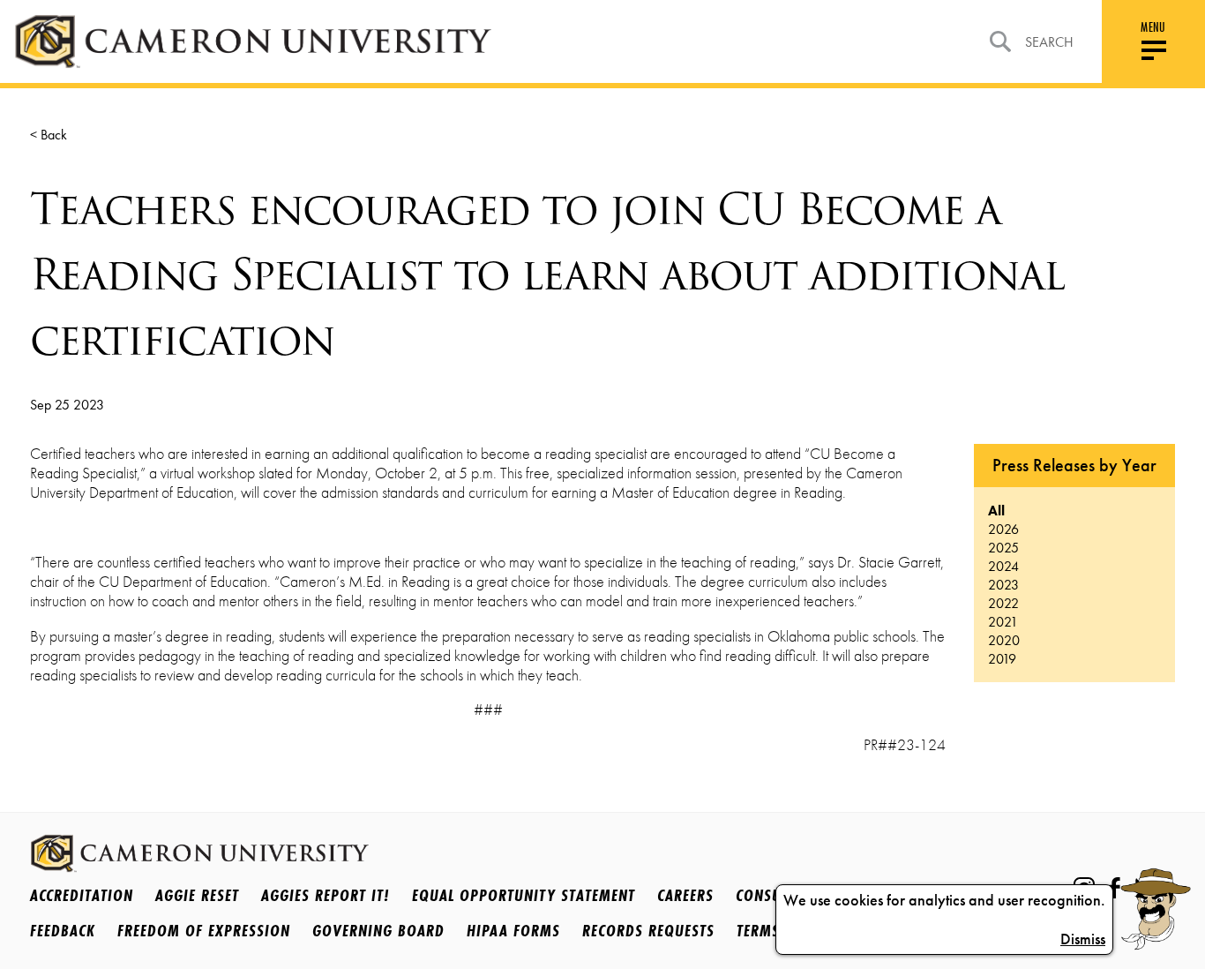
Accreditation (81, 894)
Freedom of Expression (203, 930)
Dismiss (1082, 939)
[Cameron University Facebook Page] (1114, 887)
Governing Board (378, 930)
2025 (1003, 547)
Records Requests (648, 930)
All (996, 510)
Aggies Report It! (325, 894)
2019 (1002, 659)
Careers (685, 894)
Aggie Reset (197, 894)
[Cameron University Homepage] (252, 41)
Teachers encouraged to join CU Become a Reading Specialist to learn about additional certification (547, 274)
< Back (48, 134)
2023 (1003, 584)
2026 (1003, 529)
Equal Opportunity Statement (523, 894)
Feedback (62, 930)
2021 (1003, 621)
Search (1049, 42)
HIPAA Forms (513, 930)
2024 (1003, 566)
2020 (1004, 640)
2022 (1003, 603)
